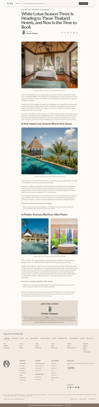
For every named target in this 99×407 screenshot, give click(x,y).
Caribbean (6, 345)
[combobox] (50, 3)
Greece (37, 345)
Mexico (53, 343)
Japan (20, 345)
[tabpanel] (49, 348)
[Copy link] (77, 32)
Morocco (85, 347)
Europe (21, 343)
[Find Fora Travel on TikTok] (73, 387)
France (37, 343)
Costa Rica (85, 343)
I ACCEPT (68, 405)
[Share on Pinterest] (71, 32)
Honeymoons (54, 347)
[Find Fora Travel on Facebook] (70, 387)
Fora (47, 317)
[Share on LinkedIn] (68, 32)
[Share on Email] (74, 32)
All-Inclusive (6, 347)
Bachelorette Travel (71, 347)
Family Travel (38, 347)
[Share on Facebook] (62, 32)
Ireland (84, 349)
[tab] (7, 339)
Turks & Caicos (86, 351)
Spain (52, 345)
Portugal (69, 343)
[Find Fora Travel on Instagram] (68, 387)
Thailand (85, 345)
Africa (68, 345)
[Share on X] (65, 32)
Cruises (21, 347)
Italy (5, 343)
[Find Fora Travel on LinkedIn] (78, 387)
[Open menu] (90, 3)
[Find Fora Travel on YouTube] (76, 387)
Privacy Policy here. (58, 405)
